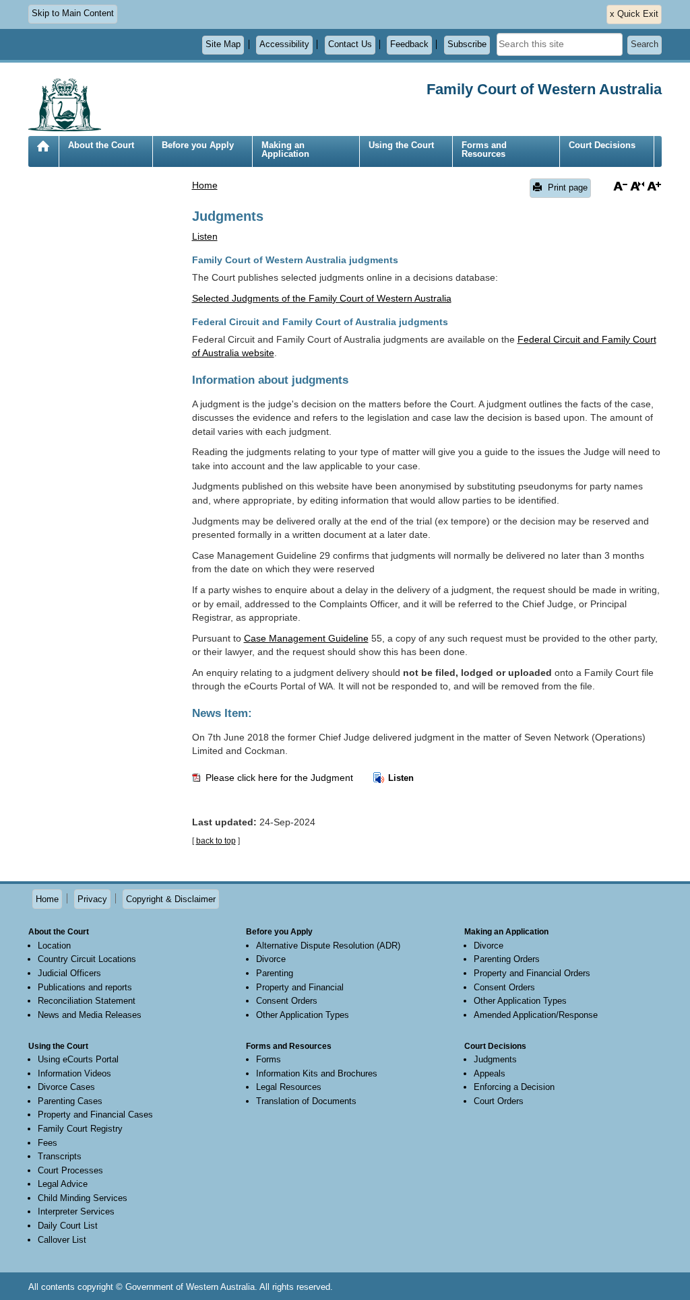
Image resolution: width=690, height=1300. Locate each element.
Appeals (489, 1073)
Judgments (495, 1059)
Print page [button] (566, 187)
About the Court (101, 145)
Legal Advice (63, 1184)
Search (644, 44)
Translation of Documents (306, 1101)
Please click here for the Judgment (281, 777)
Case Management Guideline (306, 638)
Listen (399, 778)
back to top (216, 841)
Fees (47, 1143)
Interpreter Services (76, 1211)
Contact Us (350, 44)
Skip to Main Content (73, 13)
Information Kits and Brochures (316, 1073)
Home (43, 156)
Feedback (409, 44)
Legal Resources (288, 1087)
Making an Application (285, 149)
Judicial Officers (69, 973)
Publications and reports (85, 987)
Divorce (271, 959)
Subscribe (467, 44)
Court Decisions (602, 145)
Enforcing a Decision (514, 1087)
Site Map (223, 44)
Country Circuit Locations (87, 959)
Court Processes (70, 1170)
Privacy (92, 899)
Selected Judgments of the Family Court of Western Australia (321, 298)
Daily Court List (68, 1226)
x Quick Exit (634, 14)
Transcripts (60, 1156)
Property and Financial (300, 987)
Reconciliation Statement (86, 1001)
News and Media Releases (90, 1015)
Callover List (62, 1240)
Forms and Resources (484, 149)
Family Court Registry (80, 1129)
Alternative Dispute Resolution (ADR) (328, 945)
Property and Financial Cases (95, 1114)
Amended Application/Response (536, 1015)
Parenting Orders (507, 959)
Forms (268, 1059)
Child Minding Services (82, 1198)
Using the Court (401, 145)
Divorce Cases (66, 1087)
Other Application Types (302, 1015)
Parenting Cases (70, 1101)
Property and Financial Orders (532, 973)
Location (54, 945)
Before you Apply (198, 145)
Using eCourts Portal (78, 1059)
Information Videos (74, 1073)
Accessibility (284, 44)
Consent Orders (286, 1001)
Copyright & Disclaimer (171, 899)
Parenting (274, 973)
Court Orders (499, 1101)
